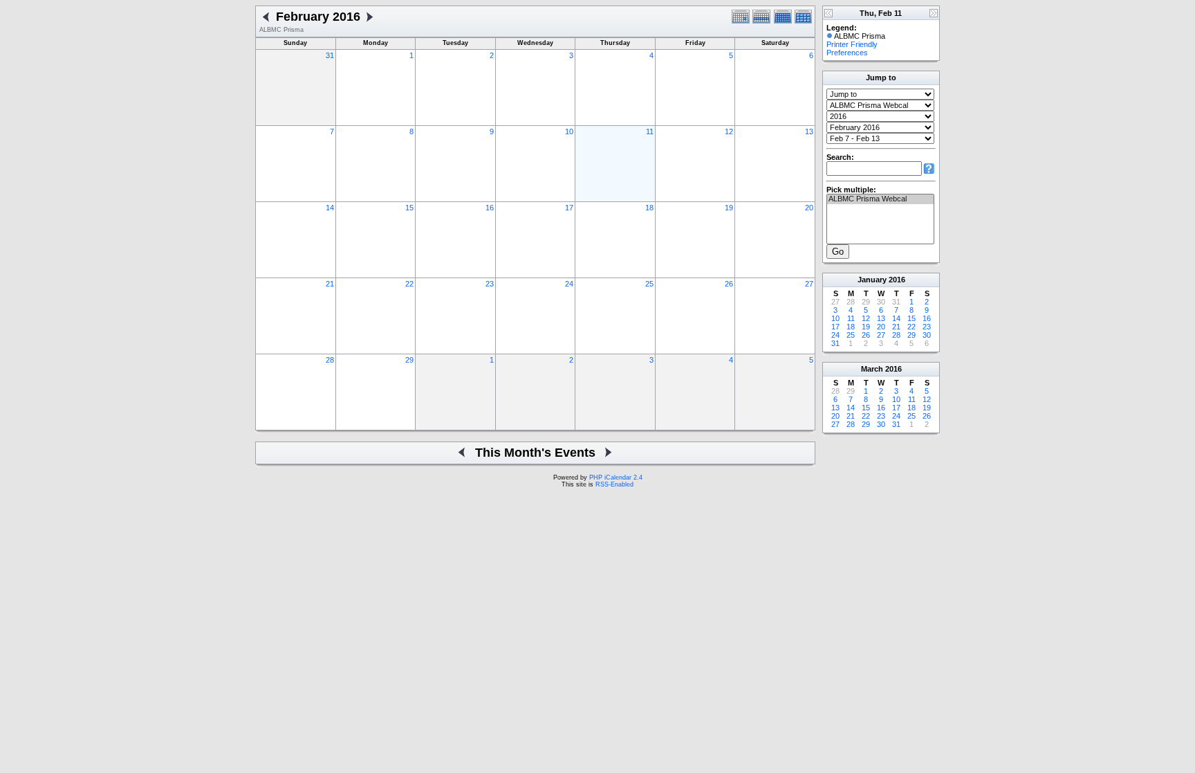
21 (330, 284)
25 (649, 284)
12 (729, 131)
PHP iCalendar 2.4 (615, 477)
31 (330, 55)
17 (569, 207)
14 (330, 207)
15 (409, 207)
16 (489, 207)
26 (729, 284)
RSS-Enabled (614, 484)
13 (809, 131)
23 (489, 284)
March (872, 369)
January (872, 279)
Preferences (847, 52)
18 (649, 207)
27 (809, 284)
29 (409, 360)
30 (927, 335)
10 (569, 131)
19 (729, 207)
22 (409, 284)
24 (569, 284)
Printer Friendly (852, 44)
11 (650, 131)
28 (330, 360)
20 (809, 207)
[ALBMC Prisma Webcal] (880, 199)
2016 (897, 279)
